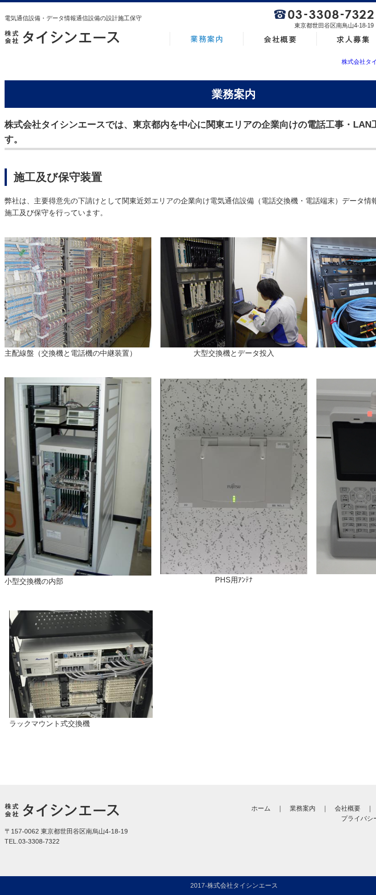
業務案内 (302, 808)
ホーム (261, 808)
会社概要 (347, 808)
